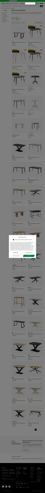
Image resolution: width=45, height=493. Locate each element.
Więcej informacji (15, 252)
